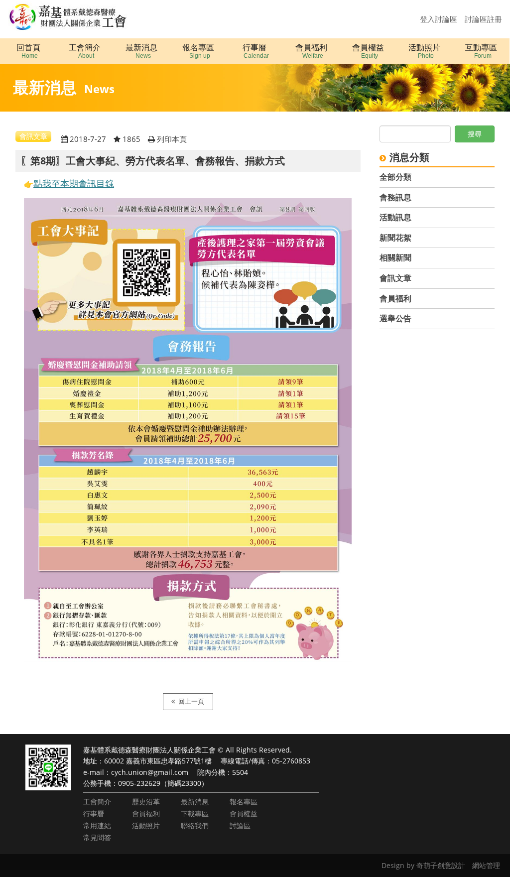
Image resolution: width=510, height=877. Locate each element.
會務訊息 (395, 197)
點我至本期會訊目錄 (73, 183)
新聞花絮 (395, 237)
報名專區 (243, 801)
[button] (85, 51)
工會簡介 (97, 801)
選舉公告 (395, 318)
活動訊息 (395, 217)
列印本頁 (172, 139)
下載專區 (195, 813)
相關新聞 (395, 257)
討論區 (240, 825)
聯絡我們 (195, 825)
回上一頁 (191, 701)
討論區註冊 (483, 19)
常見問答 (97, 837)
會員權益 (243, 813)
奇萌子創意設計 (440, 865)
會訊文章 (395, 277)
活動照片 (146, 825)
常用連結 (97, 825)
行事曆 (93, 813)
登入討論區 (438, 19)
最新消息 (195, 801)
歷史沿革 (146, 801)
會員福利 (395, 298)
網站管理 (486, 865)
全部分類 (395, 176)
